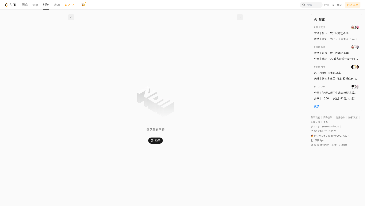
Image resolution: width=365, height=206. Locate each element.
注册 (326, 4)
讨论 (46, 5)
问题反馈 (315, 122)
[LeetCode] (10, 4)
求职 (57, 5)
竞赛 (36, 5)
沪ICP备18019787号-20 (325, 126)
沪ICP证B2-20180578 (323, 131)
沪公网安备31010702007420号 (332, 135)
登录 (339, 4)
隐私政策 (353, 117)
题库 (25, 5)
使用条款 (340, 117)
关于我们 (315, 117)
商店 (67, 5)
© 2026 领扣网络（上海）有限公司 (329, 144)
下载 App (319, 140)
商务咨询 (327, 117)
